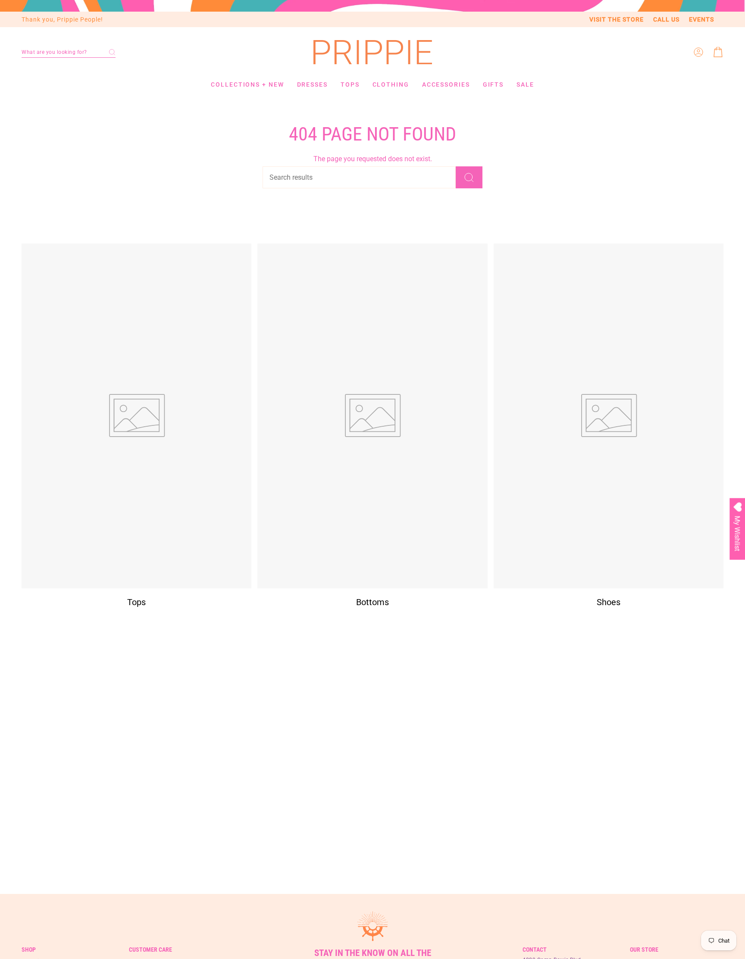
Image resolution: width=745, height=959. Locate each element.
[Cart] (718, 52)
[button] (69, 52)
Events (701, 19)
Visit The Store (616, 19)
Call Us (666, 19)
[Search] (469, 177)
